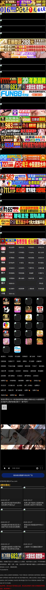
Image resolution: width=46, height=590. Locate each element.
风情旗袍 (11, 273)
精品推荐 (11, 247)
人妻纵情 (31, 289)
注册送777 (11, 361)
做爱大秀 (3, 390)
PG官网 (10, 356)
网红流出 (31, 263)
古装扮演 (11, 268)
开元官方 (3, 385)
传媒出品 (11, 283)
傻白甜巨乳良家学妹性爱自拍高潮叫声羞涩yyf (11, 504)
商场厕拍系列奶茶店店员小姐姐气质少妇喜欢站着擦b (11, 526)
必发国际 (3, 376)
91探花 (21, 263)
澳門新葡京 (27, 376)
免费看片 (37, 385)
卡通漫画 (11, 278)
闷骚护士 (41, 273)
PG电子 (39, 356)
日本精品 (21, 252)
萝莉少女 (41, 247)
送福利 (19, 361)
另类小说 (11, 294)
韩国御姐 (21, 258)
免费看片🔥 (4, 380)
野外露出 (41, 263)
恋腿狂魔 (41, 268)
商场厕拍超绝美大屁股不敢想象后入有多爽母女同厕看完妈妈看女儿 (11, 549)
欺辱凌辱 (11, 263)
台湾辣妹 (11, 258)
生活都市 (11, 289)
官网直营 (25, 356)
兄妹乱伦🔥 (4, 395)
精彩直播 (27, 366)
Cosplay (31, 252)
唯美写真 (31, 278)
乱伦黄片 (18, 371)
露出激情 (21, 278)
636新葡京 (13, 380)
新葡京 (25, 361)
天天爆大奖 (11, 385)
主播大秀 (3, 371)
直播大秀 (11, 390)
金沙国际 (19, 385)
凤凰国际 (3, 366)
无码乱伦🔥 (37, 380)
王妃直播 (11, 371)
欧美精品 (31, 247)
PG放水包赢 (11, 366)
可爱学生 (31, 268)
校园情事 (21, 289)
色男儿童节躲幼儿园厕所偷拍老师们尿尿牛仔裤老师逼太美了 (34, 505)
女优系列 (21, 268)
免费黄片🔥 (13, 395)
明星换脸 (21, 273)
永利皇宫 (36, 376)
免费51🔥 (29, 380)
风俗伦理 (41, 289)
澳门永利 (32, 356)
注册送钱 (3, 361)
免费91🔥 (27, 390)
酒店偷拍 (41, 366)
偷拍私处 (25, 371)
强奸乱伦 (21, 247)
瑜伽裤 (31, 273)
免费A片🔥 (36, 390)
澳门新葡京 (11, 376)
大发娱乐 (19, 376)
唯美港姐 (31, 258)
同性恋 (41, 283)
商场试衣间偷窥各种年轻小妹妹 (34, 526)
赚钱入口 (21, 395)
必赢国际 (39, 361)
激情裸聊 (21, 380)
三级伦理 (11, 252)
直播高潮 (20, 366)
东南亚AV (41, 258)
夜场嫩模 (40, 371)
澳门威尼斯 (19, 390)
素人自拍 (41, 252)
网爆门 (41, 278)
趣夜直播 (33, 371)
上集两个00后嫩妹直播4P (33, 547)
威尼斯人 (3, 356)
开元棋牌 (17, 356)
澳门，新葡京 (28, 385)
